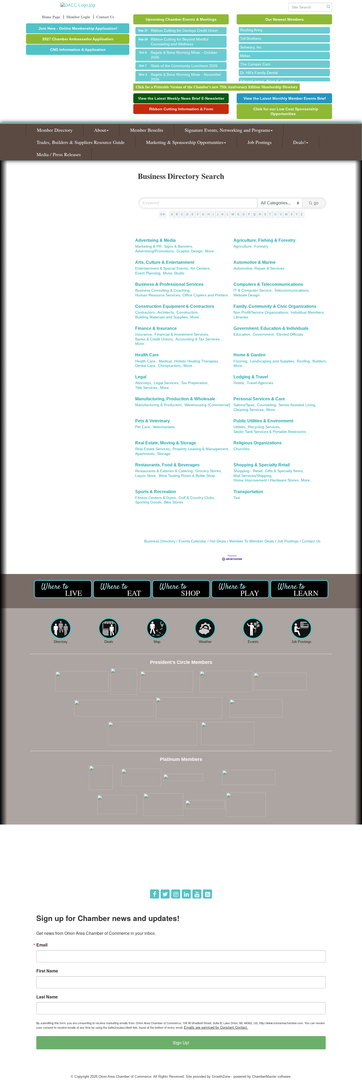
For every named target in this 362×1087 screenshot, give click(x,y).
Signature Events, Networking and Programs (227, 130)
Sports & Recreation (155, 491)
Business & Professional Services (169, 284)
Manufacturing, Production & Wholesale (175, 399)
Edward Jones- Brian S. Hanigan (267, 76)
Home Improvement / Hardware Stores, (266, 480)
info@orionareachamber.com (55, 877)
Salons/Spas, (244, 405)
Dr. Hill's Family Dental (259, 67)
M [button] (233, 214)
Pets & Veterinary (152, 421)
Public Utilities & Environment (263, 421)
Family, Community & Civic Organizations (274, 306)
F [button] (198, 214)
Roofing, (304, 361)
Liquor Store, (146, 476)
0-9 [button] (162, 214)
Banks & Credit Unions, (154, 339)
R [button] (260, 214)
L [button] (227, 214)
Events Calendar (192, 541)
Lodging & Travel (250, 377)
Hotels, (239, 383)
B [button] (177, 214)
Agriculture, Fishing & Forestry (264, 240)
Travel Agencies (260, 383)
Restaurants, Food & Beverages (167, 465)
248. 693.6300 (44, 870)
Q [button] (254, 214)
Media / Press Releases (59, 154)
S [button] (265, 214)
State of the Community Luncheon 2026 (184, 61)
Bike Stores (173, 502)
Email (41, 945)
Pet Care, (143, 427)
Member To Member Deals (251, 541)
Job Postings (260, 142)
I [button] (213, 214)
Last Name (47, 997)
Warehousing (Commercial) (207, 405)
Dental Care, (145, 366)
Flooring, (240, 361)
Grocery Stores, (208, 471)
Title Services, (146, 388)
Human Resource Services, (158, 295)
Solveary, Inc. (251, 42)
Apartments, (145, 454)
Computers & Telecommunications (268, 284)
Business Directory (159, 541)
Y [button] (297, 214)
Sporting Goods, (148, 502)
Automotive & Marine (254, 262)
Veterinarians (164, 427)
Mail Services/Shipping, (252, 476)
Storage (163, 454)
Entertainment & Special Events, (162, 268)
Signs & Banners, (178, 246)
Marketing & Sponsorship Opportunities (184, 142)
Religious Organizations (257, 443)
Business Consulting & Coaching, (163, 290)
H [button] (209, 214)
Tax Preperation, (195, 383)
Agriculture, (243, 246)
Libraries (240, 317)
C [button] (182, 214)
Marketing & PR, (148, 246)
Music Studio (173, 273)
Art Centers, (201, 268)
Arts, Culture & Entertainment (164, 262)
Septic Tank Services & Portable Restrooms (269, 432)
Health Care (147, 355)
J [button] (217, 214)
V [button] (281, 214)
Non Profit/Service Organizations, (261, 312)
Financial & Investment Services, (181, 334)
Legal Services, (166, 383)
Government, (264, 334)
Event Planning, (148, 273)
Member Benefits (146, 130)
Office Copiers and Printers (205, 295)
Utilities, (239, 427)
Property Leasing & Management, (201, 449)
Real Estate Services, (153, 449)
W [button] (286, 214)
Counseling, (267, 405)
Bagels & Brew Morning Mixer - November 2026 (186, 72)
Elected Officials (289, 334)
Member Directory (55, 130)
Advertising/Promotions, (155, 251)
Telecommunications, (292, 290)
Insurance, (144, 334)
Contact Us (311, 541)
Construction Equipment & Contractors (174, 306)
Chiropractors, (170, 366)
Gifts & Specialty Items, (284, 471)
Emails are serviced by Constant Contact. (216, 1027)
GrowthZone (221, 1077)
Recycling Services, (264, 427)
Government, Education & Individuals (270, 328)
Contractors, (145, 312)
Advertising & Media (155, 240)
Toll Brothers (250, 33)
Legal (140, 377)
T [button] (270, 214)
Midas (245, 51)
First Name (47, 971)
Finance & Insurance (156, 328)
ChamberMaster (264, 1077)
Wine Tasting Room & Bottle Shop (186, 476)
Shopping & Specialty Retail (261, 465)
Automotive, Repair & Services (258, 268)
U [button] (275, 214)
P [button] (249, 214)
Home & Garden (249, 355)
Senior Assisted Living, (297, 405)
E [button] (192, 214)
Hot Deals (218, 541)
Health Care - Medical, (154, 361)
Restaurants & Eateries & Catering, (164, 471)
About (100, 130)
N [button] (238, 214)
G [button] (203, 214)
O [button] (243, 214)
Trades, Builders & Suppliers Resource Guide (81, 142)
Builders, (319, 361)
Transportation (248, 491)
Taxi (236, 498)
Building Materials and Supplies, (162, 317)
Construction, (187, 312)
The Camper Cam (255, 59)
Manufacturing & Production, (159, 405)
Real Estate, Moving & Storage (165, 443)
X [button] (292, 214)
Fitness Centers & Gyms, (156, 498)
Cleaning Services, (249, 410)
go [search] (316, 203)
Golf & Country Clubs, (197, 498)
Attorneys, (143, 383)
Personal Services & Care (259, 399)
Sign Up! (181, 1043)
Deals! (299, 142)
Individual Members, (308, 312)
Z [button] (302, 214)
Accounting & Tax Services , (198, 339)
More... (211, 251)
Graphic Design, (190, 251)
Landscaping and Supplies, (272, 361)
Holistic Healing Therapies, (196, 361)
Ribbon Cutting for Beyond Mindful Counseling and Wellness (179, 36)
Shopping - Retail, (248, 471)
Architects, (166, 312)
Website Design (246, 295)
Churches (241, 449)
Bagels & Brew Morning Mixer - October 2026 (184, 50)
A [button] (172, 214)
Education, (242, 334)
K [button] (222, 214)
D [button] (187, 214)
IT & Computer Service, (253, 290)
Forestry (261, 246)
